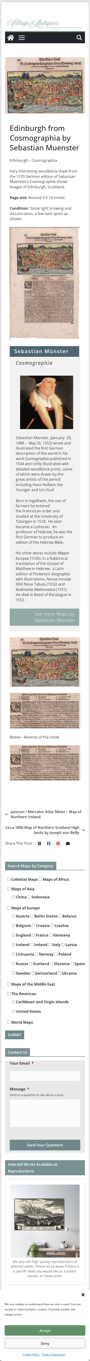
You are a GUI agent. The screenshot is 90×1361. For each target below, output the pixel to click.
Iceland (22, 944)
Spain (79, 963)
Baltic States (45, 916)
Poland (64, 954)
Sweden (22, 973)
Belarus (68, 916)
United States (28, 1011)
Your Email (22, 1063)
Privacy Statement (53, 1354)
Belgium (23, 925)
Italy (55, 944)
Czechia (61, 925)
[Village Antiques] (45, 24)
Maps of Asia (22, 888)
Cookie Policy (31, 1354)
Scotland (40, 963)
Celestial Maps (24, 879)
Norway (46, 954)
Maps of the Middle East (32, 984)
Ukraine (69, 973)
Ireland (40, 944)
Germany (61, 935)
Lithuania (24, 954)
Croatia (42, 925)
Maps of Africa (55, 879)
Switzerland (45, 973)
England (23, 935)
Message (19, 1089)
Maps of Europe (25, 908)
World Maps (21, 1022)
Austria (22, 916)
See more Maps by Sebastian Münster (55, 617)
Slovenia (61, 963)
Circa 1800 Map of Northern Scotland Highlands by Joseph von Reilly (42, 830)
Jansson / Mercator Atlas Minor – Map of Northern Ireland (46, 814)
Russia (21, 963)
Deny (45, 1343)
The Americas (23, 993)
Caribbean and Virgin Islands (42, 1001)
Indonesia (40, 897)
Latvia (70, 944)
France (41, 935)
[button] (83, 1294)
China (21, 897)
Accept (45, 1330)
